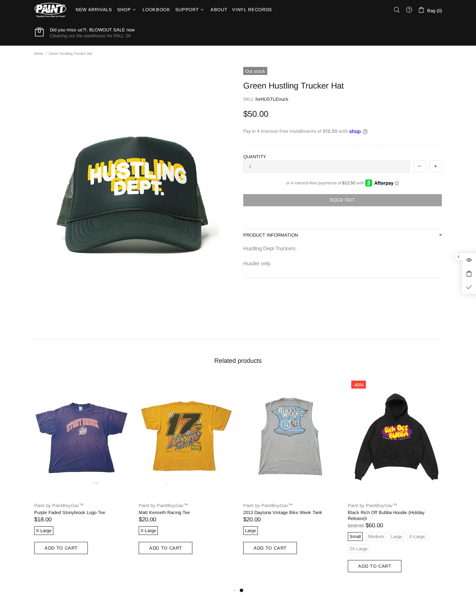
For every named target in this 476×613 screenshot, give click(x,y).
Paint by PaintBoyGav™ (59, 505)
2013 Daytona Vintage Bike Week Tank (282, 512)
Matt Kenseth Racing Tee (164, 512)
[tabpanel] (290, 472)
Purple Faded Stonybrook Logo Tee (69, 512)
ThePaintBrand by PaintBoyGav (50, 10)
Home (39, 53)
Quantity (254, 156)
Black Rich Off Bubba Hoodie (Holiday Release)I (386, 515)
